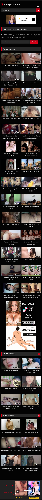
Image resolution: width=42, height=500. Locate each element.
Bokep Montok (11, 4)
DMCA (14, 486)
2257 (6, 486)
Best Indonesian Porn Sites (12, 492)
